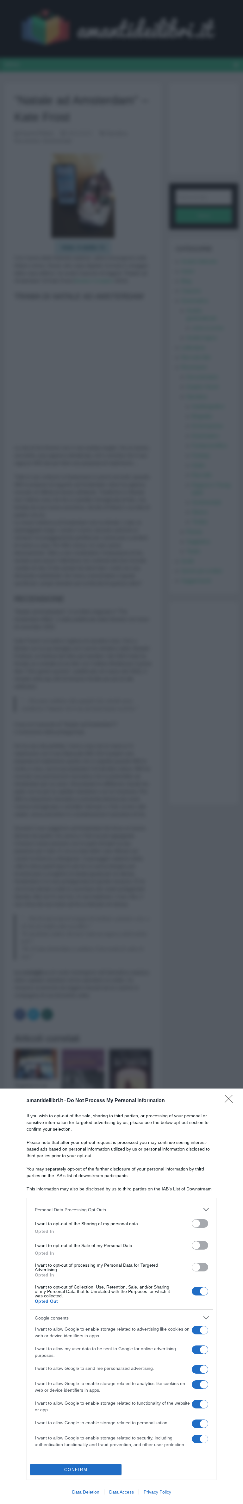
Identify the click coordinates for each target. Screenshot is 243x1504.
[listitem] (121, 1209)
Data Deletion (85, 1492)
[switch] (200, 1223)
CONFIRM (76, 1469)
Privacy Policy (157, 1492)
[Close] (231, 1101)
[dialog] (121, 1296)
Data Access (121, 1492)
